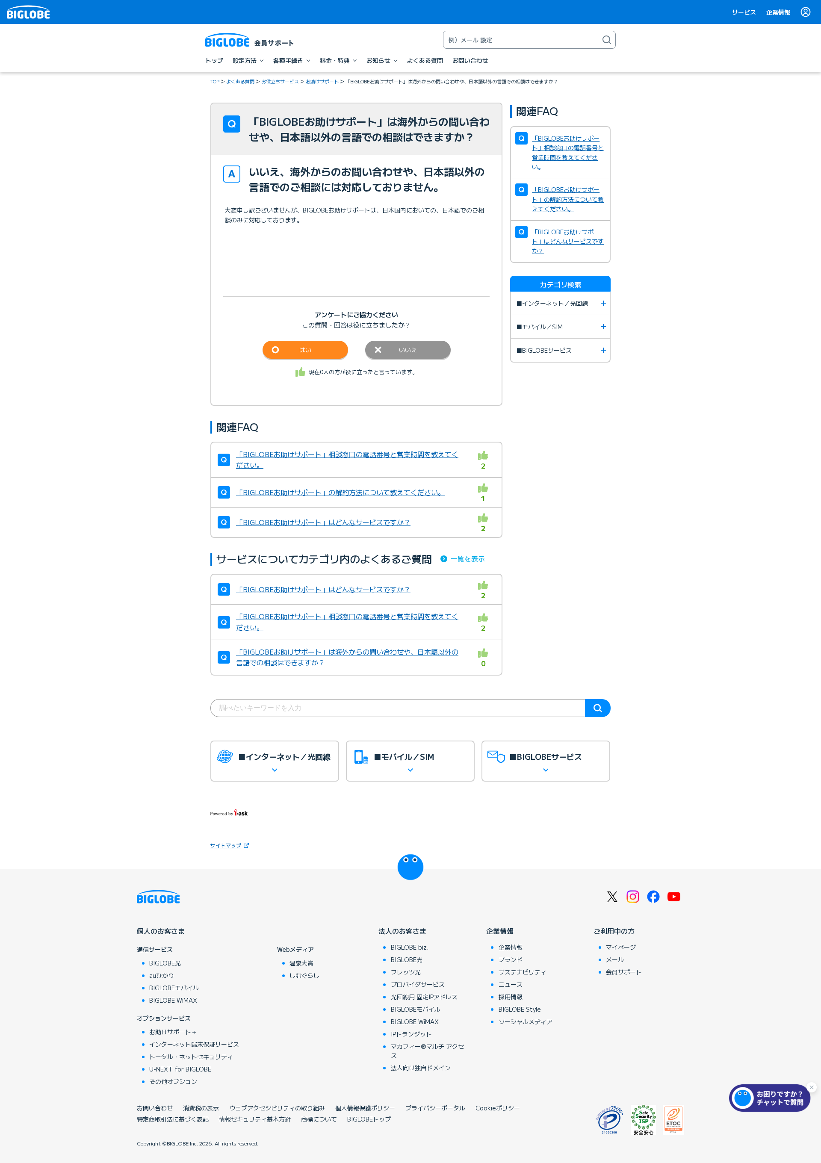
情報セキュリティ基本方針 (255, 1119)
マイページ (621, 947)
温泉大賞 (301, 963)
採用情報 (511, 996)
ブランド (511, 959)
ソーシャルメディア (525, 1021)
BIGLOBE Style (520, 1009)
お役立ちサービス (280, 81)
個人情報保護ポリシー (365, 1108)
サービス (744, 12)
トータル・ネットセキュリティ (191, 1056)
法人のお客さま (402, 931)
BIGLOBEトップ (369, 1119)
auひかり (161, 975)
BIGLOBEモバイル (174, 987)
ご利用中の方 (614, 931)
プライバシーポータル (435, 1108)
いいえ (408, 349)
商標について (319, 1119)
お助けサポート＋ (173, 1031)
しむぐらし (304, 975)
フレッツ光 (406, 972)
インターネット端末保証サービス (194, 1044)
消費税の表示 (201, 1108)
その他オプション (173, 1081)
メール (615, 959)
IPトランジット (411, 1034)
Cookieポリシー (497, 1108)
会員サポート (624, 972)
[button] (772, 1098)
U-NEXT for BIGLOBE (180, 1069)
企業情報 (778, 12)
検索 (598, 708)
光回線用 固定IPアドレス (424, 996)
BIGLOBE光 (165, 963)
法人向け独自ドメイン (421, 1067)
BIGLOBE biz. (409, 947)
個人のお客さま (161, 931)
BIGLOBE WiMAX (173, 1000)
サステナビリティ (522, 972)
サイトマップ (225, 845)
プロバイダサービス (418, 984)
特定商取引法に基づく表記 (173, 1119)
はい (305, 349)
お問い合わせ (155, 1108)
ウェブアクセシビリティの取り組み (277, 1108)
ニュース (511, 984)
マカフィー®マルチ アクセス (427, 1051)
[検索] (606, 39)
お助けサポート (322, 81)
